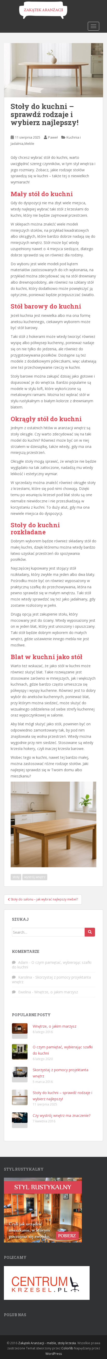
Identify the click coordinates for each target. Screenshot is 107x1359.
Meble (29, 143)
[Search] (90, 932)
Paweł (53, 137)
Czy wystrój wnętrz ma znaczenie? (61, 1115)
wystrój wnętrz (34, 877)
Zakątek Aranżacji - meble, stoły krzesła (47, 1343)
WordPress (53, 1353)
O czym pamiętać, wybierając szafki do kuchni (51, 964)
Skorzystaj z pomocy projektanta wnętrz (51, 979)
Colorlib (67, 1348)
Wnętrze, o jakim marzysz (56, 991)
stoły (15, 877)
